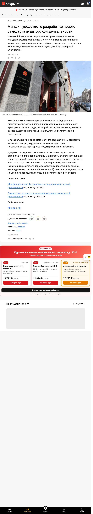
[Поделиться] (19, 58)
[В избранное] (16, 58)
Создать (45, 511)
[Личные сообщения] (82, 3)
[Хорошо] (31, 218)
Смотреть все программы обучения (45, 290)
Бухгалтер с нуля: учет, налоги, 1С (13, 267)
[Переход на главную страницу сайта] (8, 4)
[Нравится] (12, 58)
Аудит (25, 21)
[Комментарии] (8, 58)
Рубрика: (11, 230)
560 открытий (13, 235)
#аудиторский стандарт (18, 223)
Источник (12, 227)
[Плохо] (44, 218)
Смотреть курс (16, 283)
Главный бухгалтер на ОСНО (45, 266)
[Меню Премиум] (18, 3)
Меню (64, 511)
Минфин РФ (14, 208)
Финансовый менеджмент (74, 266)
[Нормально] (38, 218)
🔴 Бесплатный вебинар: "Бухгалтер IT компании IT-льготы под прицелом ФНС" (46, 10)
